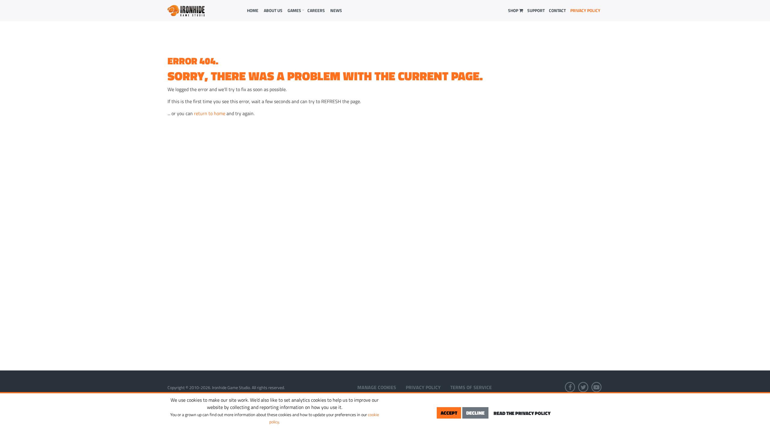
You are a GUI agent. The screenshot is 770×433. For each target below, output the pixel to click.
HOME (252, 10)
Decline (475, 412)
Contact (557, 10)
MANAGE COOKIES (376, 387)
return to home (209, 113)
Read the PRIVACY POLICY (522, 413)
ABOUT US (273, 10)
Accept (449, 412)
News (336, 10)
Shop (513, 10)
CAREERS (316, 10)
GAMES (294, 10)
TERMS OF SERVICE (471, 387)
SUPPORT (536, 10)
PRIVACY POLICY (585, 10)
